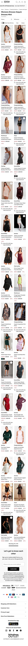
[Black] (4, 359)
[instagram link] (6, 630)
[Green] (2, 359)
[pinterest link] (10, 630)
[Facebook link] (13, 630)
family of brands (19, 576)
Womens (7, 9)
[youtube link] (17, 630)
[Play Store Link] (13, 623)
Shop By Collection (14, 9)
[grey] (15, 176)
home (2, 9)
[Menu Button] (2, 2)
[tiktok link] (21, 630)
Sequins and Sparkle (23, 9)
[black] (17, 176)
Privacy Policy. (18, 580)
